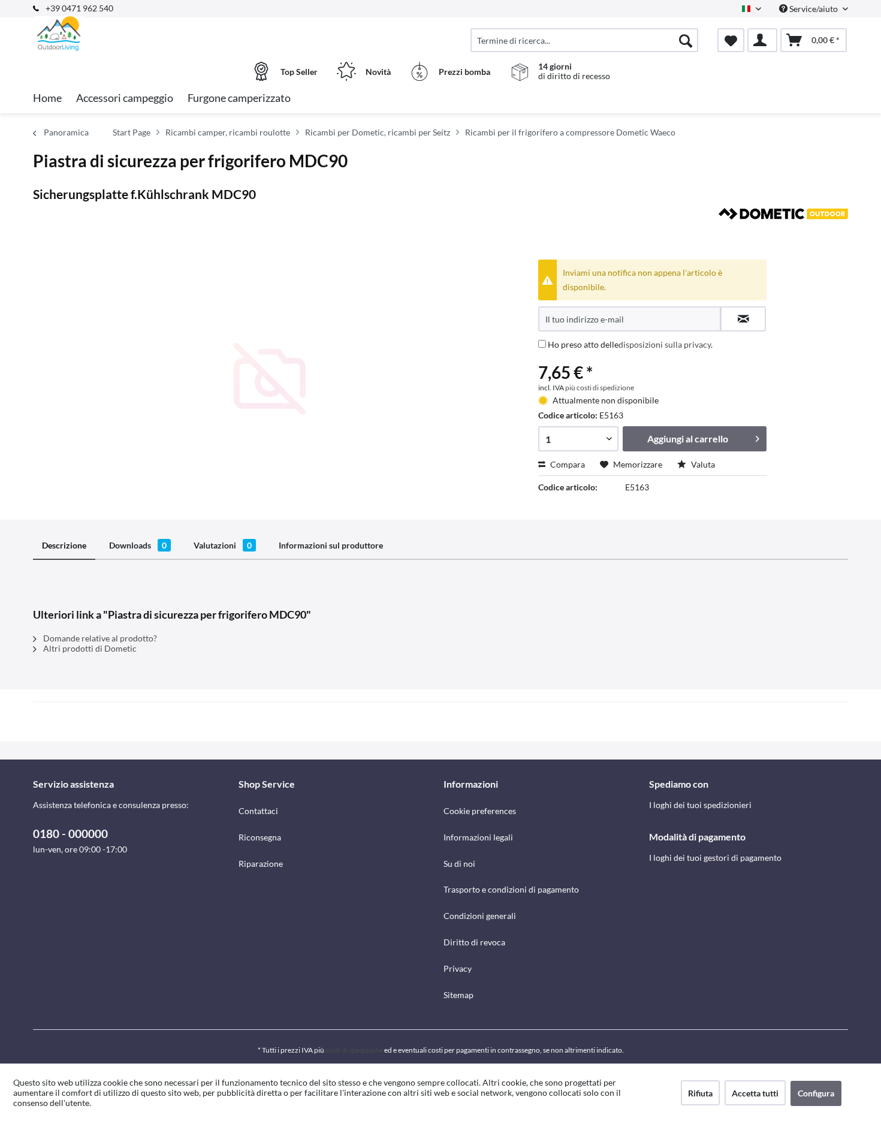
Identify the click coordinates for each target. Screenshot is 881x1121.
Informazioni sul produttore (331, 545)
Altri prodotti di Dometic (89, 648)
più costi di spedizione (599, 387)
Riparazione (261, 863)
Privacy (457, 968)
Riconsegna (260, 837)
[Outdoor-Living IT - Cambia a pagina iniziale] (134, 34)
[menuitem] (584, 40)
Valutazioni (223, 545)
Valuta (702, 464)
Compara (566, 464)
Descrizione (64, 545)
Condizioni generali (479, 916)
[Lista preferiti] (730, 40)
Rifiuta (700, 1093)
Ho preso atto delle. (630, 344)
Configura (816, 1093)
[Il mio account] (762, 40)
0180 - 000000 (70, 833)
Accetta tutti (755, 1093)
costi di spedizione (354, 1049)
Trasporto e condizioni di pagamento (511, 889)
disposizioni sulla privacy (664, 344)
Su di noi (459, 863)
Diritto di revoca (474, 942)
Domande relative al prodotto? (99, 638)
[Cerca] (685, 40)
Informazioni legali (478, 837)
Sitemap (458, 995)
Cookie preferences (479, 811)
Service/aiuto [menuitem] (814, 9)
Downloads (138, 545)
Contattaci (258, 811)
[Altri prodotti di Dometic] (783, 229)
